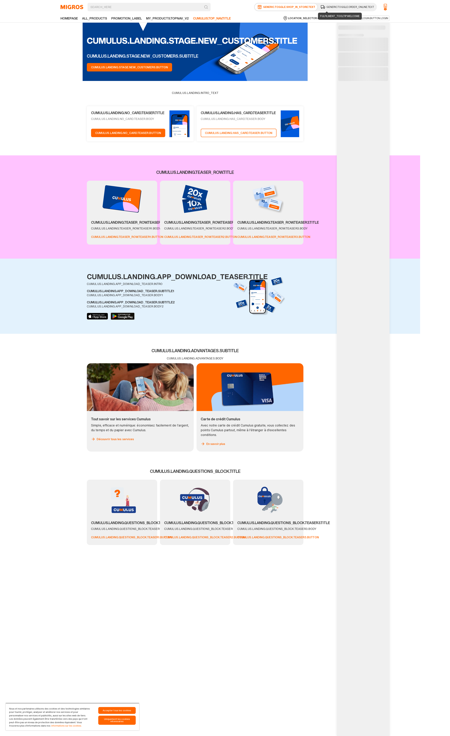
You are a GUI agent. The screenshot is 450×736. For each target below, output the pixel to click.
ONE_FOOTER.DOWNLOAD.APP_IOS (97, 316)
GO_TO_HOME (71, 7)
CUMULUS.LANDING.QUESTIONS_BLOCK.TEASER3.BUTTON (278, 537)
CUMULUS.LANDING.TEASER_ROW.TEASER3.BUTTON (273, 237)
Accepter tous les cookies (117, 710)
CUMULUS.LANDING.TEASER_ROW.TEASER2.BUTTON (200, 237)
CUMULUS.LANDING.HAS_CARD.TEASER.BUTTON (238, 133)
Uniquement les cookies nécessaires (117, 720)
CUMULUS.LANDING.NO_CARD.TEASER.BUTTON (128, 133)
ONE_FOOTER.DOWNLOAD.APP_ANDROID (122, 316)
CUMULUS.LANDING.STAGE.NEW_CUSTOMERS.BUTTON (129, 67)
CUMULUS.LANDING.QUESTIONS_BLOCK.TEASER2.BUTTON (205, 537)
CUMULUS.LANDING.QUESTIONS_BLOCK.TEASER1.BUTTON (131, 537)
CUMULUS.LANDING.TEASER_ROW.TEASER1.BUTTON (127, 237)
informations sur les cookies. (66, 725)
